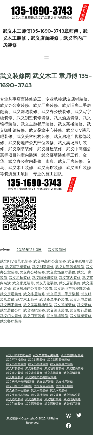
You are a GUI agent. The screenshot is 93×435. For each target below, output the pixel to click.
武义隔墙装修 (57, 315)
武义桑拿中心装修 (53, 299)
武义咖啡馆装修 (44, 277)
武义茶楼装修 (64, 305)
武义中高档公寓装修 (49, 261)
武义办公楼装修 (32, 272)
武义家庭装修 (23, 283)
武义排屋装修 (34, 294)
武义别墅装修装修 (69, 266)
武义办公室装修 (16, 364)
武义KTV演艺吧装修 (16, 261)
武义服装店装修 (44, 386)
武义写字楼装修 (17, 266)
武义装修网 (57, 249)
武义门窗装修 (34, 315)
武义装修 (84, 305)
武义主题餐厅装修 (72, 355)
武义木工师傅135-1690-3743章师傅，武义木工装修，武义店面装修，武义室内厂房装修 (45, 38)
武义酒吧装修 (34, 310)
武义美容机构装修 (37, 305)
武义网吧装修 (11, 305)
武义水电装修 (80, 299)
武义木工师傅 (27, 299)
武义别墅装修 (43, 266)
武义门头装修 (11, 315)
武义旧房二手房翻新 (63, 294)
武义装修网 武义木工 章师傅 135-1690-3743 (46, 80)
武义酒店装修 (57, 310)
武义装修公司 (11, 310)
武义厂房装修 (14, 368)
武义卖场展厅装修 (61, 272)
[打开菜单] (46, 58)
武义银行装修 (80, 310)
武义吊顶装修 (19, 277)
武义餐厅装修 (11, 321)
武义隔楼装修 (80, 315)
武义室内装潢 (14, 373)
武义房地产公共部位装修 (32, 288)
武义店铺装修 (70, 283)
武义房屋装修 (11, 294)
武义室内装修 (70, 277)
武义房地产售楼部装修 (72, 288)
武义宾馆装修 (46, 283)
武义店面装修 (14, 377)
